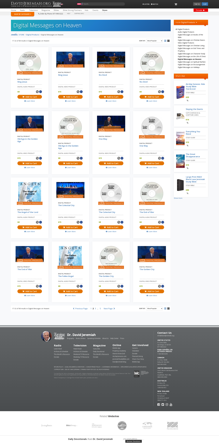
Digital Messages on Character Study (191, 54)
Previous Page (81, 308)
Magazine (99, 345)
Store (21, 35)
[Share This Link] (37, 91)
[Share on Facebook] (40, 91)
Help (68, 14)
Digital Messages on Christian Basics (191, 40)
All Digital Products (182, 29)
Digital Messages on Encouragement (191, 64)
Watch (155, 4)
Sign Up (197, 4)
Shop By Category (22, 14)
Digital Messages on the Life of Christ (192, 56)
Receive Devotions (133, 441)
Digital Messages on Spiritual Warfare (192, 62)
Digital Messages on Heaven (52, 35)
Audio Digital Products (186, 32)
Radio (57, 345)
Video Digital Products (186, 43)
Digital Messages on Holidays (189, 67)
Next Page (108, 308)
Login (205, 4)
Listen (146, 4)
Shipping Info (79, 14)
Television (80, 345)
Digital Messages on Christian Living (191, 45)
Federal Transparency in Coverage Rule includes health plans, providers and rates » (76, 377)
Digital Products (32, 35)
